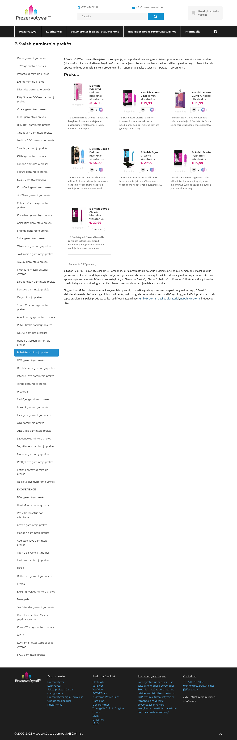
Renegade (23, 599)
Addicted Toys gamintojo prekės (32, 542)
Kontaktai (189, 676)
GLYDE (21, 635)
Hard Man (98, 700)
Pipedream (23, 391)
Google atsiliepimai (59, 700)
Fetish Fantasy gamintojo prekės (32, 472)
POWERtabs (100, 693)
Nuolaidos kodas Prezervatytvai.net (152, 31)
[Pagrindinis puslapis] (33, 13)
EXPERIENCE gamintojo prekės (36, 591)
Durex (96, 712)
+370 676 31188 (90, 7)
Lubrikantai (54, 31)
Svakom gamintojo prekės (33, 560)
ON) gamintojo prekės (30, 423)
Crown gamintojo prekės (32, 525)
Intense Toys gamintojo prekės (35, 376)
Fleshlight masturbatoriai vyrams (32, 271)
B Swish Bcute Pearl (201, 156)
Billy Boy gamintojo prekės (33, 124)
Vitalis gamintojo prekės (32, 109)
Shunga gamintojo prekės (33, 230)
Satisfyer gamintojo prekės (33, 399)
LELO (95, 723)
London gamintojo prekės (32, 164)
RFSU (20, 568)
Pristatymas (54, 704)
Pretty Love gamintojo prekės (35, 462)
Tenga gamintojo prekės (31, 383)
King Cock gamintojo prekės (34, 187)
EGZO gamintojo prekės (31, 179)
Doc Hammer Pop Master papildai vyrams (32, 617)
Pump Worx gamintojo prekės (35, 627)
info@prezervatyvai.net (149, 7)
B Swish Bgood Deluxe (99, 154)
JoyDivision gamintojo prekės (35, 254)
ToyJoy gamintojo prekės (32, 261)
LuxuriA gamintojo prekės (32, 407)
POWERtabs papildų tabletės (34, 325)
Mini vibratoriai (147, 298)
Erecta (21, 584)
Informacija (192, 31)
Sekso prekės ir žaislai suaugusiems (95, 31)
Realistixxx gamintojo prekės (34, 215)
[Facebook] (215, 31)
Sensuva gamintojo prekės (33, 289)
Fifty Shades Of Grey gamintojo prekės (36, 99)
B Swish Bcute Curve (201, 96)
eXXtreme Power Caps (105, 697)
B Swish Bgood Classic (99, 214)
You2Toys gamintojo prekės (33, 195)
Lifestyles (98, 719)
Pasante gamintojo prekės (33, 73)
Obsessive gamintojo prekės (34, 246)
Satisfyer (97, 685)
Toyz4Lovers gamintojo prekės (35, 446)
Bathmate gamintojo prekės (34, 576)
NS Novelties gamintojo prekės (36, 481)
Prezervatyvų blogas (152, 676)
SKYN (95, 715)
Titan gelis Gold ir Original (33, 552)
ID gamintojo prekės (29, 297)
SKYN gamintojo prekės (31, 66)
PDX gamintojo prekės (31, 497)
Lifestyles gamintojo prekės (33, 89)
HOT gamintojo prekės (31, 360)
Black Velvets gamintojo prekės (36, 368)
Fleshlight (98, 682)
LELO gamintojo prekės (31, 117)
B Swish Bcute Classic (150, 96)
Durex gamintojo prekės (31, 58)
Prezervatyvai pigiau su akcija (65, 697)
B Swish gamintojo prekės (33, 352)
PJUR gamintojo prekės (31, 156)
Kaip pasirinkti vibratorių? (153, 712)
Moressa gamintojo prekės (33, 454)
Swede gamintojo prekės (32, 148)
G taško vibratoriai (168, 298)
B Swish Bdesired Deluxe (96, 92)
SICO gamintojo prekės (31, 654)
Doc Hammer (100, 704)
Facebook (192, 689)
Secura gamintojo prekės (32, 171)
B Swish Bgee (149, 156)
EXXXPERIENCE (26, 489)
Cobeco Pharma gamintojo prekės (33, 205)
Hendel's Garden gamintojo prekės (33, 342)
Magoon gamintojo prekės (33, 532)
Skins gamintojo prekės (31, 238)
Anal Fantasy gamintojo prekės (36, 317)
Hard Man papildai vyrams (33, 505)
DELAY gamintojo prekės (32, 332)
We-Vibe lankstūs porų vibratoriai (30, 515)
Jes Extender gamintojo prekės (35, 607)
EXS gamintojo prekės (30, 81)
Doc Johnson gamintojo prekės (36, 281)
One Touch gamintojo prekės (34, 132)
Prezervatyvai (28, 31)
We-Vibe (97, 689)
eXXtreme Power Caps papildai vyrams (35, 645)
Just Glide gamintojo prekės (34, 430)
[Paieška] (155, 16)
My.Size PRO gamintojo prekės (35, 140)
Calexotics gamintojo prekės (34, 223)
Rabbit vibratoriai (190, 298)
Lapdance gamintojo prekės (34, 438)
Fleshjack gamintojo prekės (33, 415)
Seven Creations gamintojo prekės (33, 307)
